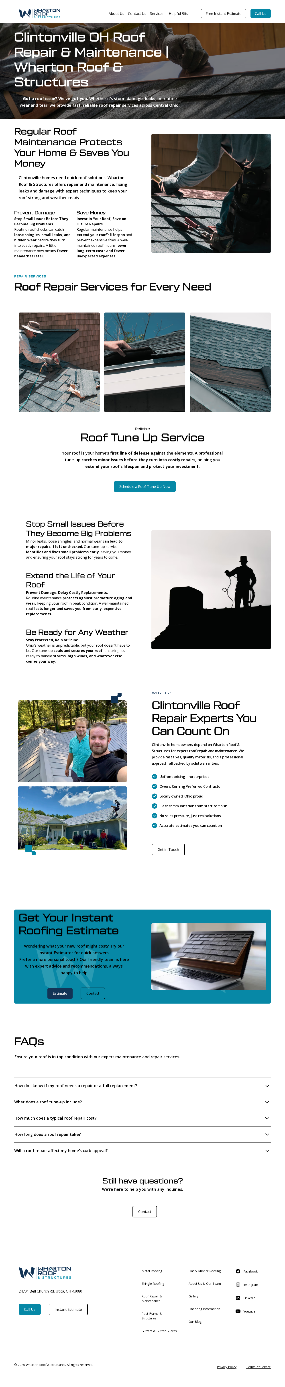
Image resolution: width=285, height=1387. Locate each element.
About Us (116, 13)
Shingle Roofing (153, 1283)
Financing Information (204, 1309)
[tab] (76, 539)
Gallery (193, 1296)
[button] (156, 13)
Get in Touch (168, 849)
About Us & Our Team (205, 1283)
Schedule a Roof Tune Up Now (144, 486)
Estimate (60, 993)
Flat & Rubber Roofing (205, 1271)
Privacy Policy (226, 1367)
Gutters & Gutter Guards (159, 1331)
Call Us (260, 13)
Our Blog (195, 1321)
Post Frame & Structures (152, 1315)
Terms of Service (258, 1367)
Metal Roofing (152, 1271)
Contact (92, 993)
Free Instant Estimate (223, 13)
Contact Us (137, 13)
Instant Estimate (68, 1309)
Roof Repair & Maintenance (152, 1298)
